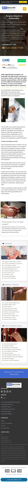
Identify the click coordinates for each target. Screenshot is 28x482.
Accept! (23, 1)
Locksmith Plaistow (6, 414)
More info (11, 2)
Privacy (3, 425)
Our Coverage (5, 428)
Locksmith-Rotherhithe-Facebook (10, 402)
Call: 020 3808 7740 (14, 480)
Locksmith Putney (6, 407)
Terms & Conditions (6, 423)
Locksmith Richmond (7, 404)
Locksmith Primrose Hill (8, 409)
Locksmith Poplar (6, 411)
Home (2, 421)
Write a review (21, 60)
